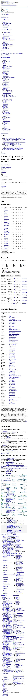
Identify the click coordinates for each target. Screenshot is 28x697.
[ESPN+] (7, 54)
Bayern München (9, 507)
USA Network (9, 621)
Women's (5, 677)
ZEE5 (10, 316)
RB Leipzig (6, 246)
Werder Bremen (5, 221)
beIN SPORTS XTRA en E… (12, 637)
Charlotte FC (9, 524)
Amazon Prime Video (10, 632)
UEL (4, 680)
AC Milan (8, 502)
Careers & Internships (20, 659)
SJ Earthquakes (19, 578)
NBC (7, 605)
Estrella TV (8, 644)
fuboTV (7, 619)
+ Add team (5, 19)
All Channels (6, 673)
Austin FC (9, 554)
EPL (4, 686)
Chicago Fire (9, 521)
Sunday (7, 440)
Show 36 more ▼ (14, 306)
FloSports (8, 647)
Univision (8, 628)
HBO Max (8, 650)
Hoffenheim (6, 234)
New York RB (19, 562)
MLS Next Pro (9, 655)
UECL (4, 683)
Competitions (4, 29)
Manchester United (10, 493)
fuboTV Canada (12, 331)
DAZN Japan (12, 351)
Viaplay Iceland (12, 346)
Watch (2, 173)
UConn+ (8, 666)
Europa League (9, 459)
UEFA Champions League (9, 39)
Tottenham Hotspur (10, 494)
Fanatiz (7, 600)
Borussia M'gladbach (5, 164)
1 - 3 (14, 284)
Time (8, 11)
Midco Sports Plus (10, 654)
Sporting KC (19, 592)
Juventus (8, 500)
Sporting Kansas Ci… (12, 555)
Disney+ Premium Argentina (15, 320)
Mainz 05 (3, 166)
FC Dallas (9, 543)
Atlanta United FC (11, 532)
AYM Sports (8, 634)
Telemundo (8, 625)
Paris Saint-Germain (10, 510)
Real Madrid (8, 498)
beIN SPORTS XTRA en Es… (10, 96)
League (3, 11)
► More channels (4, 133)
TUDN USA (9, 620)
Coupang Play (12, 354)
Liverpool (8, 490)
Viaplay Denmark (12, 337)
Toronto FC (9, 530)
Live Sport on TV (19, 670)
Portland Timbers (10, 548)
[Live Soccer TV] (5, 1)
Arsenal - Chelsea (20, 633)
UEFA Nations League (8, 45)
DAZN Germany (12, 344)
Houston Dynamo (11, 539)
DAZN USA (9, 622)
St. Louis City (19, 580)
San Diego (19, 586)
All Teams (5, 557)
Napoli (7, 504)
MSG (7, 656)
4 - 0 (14, 295)
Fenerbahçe (8, 511)
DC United (9, 531)
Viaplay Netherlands (13, 369)
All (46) (2, 275)
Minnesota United (21, 585)
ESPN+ (7, 612)
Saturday (8, 438)
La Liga (7, 464)
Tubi (7, 665)
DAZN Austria (12, 322)
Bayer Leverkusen (6, 218)
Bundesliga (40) (18, 275)
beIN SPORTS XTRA (11, 636)
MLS (4, 684)
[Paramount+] (20, 53)
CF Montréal (10, 534)
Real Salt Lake (10, 547)
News (4, 676)
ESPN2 (7, 608)
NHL (22, 671)
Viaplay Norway (12, 371)
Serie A (7, 465)
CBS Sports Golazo (10, 639)
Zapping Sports (9, 671)
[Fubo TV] (3, 53)
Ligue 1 (7, 468)
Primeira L (5, 692)
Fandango (8, 645)
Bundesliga (8, 467)
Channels (5, 560)
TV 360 (10, 402)
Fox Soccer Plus (9, 609)
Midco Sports (9, 653)
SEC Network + (9, 661)
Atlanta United (20, 567)
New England (19, 557)
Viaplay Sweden (12, 389)
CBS (7, 603)
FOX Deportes (9, 627)
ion (6, 651)
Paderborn (6, 243)
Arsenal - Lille (19, 639)
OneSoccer (18, 331)
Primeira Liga (9, 469)
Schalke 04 (6, 223)
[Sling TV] (8, 53)
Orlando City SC (10, 528)
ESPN (7, 604)
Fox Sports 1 (8, 611)
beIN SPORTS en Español (9, 77)
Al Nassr (8, 512)
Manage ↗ (6, 17)
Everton (7, 495)
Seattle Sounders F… (12, 553)
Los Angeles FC (10, 541)
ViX (7, 667)
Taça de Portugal (9, 470)
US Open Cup (9, 451)
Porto (7, 506)
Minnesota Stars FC (11, 549)
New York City (19, 561)
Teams (4, 483)
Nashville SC (10, 519)
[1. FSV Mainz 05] (3, 172)
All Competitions (7, 480)
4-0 (6, 271)
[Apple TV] (14, 53)
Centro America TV (10, 640)
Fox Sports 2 (8, 614)
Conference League (10, 462)
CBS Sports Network (10, 606)
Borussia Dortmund (10, 509)
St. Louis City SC (10, 544)
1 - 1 (14, 278)
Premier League (9, 463)
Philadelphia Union (11, 533)
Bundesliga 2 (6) (9, 275)
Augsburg (6, 241)
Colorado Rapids (10, 545)
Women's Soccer (19, 651)
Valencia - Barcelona (20, 632)
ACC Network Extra (10, 631)
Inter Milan (8, 501)
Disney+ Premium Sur (13, 335)
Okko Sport (11, 326)
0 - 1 (14, 281)
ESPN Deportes (9, 610)
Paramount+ (8, 616)
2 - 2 (14, 292)
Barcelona (8, 496)
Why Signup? (21, 520)
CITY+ (7, 642)
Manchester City (9, 491)
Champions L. (6, 679)
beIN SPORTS (9, 602)
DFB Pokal (8, 471)
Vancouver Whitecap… (12, 538)
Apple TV (8, 615)
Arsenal (7, 488)
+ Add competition (7, 32)
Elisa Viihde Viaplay (13, 343)
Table (2, 174)
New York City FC (11, 526)
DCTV (7, 643)
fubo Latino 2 (9, 649)
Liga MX (8, 478)
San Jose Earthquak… (11, 542)
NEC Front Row (9, 658)
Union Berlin (5, 212)
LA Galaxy (9, 552)
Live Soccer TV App (20, 653)
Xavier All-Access (10, 670)
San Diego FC (10, 550)
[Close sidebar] (1, 152)
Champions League (10, 458)
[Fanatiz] (3, 54)
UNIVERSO (9, 626)
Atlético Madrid (9, 499)
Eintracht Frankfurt (6, 215)
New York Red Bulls (11, 527)
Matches (5, 431)
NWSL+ (8, 659)
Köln (5, 236)
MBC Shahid (12, 317)
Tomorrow (8, 437)
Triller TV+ (8, 664)
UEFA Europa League (8, 44)
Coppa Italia (8, 473)
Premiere (8, 660)
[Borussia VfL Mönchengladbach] (6, 167)
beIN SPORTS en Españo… (12, 617)
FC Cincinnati (10, 525)
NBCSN (8, 623)
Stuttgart (5, 248)
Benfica (7, 505)
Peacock (8, 630)
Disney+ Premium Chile (14, 329)
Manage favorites (5, 14)
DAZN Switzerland (13, 390)
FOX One (8, 648)
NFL (20, 671)
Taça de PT (5, 694)
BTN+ (7, 638)
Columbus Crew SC (11, 536)
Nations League (9, 460)
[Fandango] (3, 186)
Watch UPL (8, 668)
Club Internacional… (11, 520)
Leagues (5, 445)
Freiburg (6, 239)
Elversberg (6, 245)
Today (7, 436)
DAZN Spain (12, 319)
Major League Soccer (10, 450)
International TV (4, 176)
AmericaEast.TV (9, 633)
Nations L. (5, 681)
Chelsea (7, 489)
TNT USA (8, 662)
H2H (2, 175)
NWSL (7, 453)
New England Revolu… (12, 522)
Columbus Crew (20, 572)
